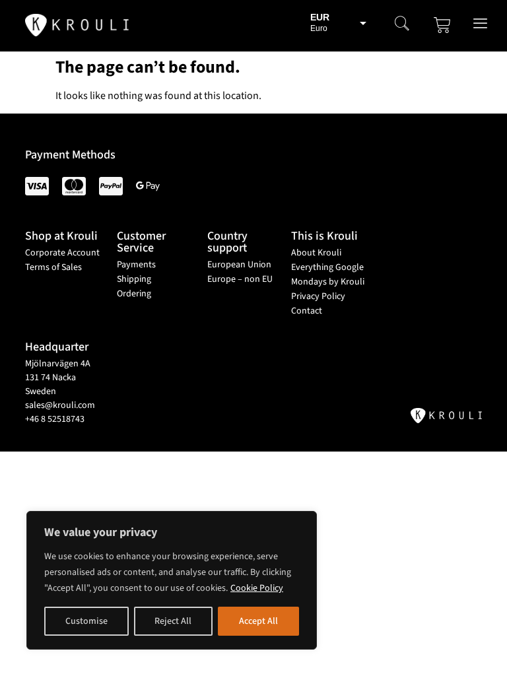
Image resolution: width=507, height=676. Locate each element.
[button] (402, 25)
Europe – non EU (240, 279)
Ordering (134, 293)
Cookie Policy (256, 588)
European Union (239, 264)
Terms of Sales (53, 267)
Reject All (172, 621)
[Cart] (442, 25)
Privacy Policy (318, 296)
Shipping (134, 279)
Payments (136, 264)
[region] (171, 580)
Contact (306, 311)
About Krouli (316, 252)
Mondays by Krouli (327, 281)
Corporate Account (62, 252)
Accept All (258, 621)
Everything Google (327, 267)
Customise (86, 621)
